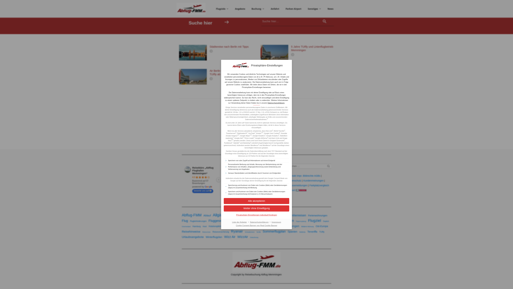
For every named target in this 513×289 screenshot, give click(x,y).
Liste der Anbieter (239, 222)
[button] (256, 208)
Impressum (276, 222)
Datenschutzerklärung (276, 103)
